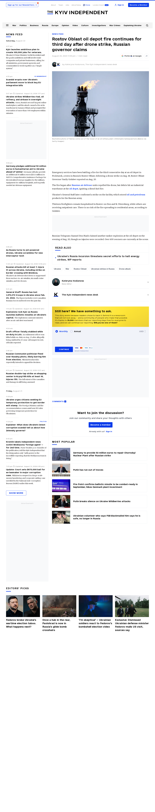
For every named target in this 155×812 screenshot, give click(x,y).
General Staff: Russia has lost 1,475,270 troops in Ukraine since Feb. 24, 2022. (25, 295)
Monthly (63, 331)
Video (75, 25)
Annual (77, 331)
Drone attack (125, 269)
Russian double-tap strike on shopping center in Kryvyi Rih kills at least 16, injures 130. (26, 376)
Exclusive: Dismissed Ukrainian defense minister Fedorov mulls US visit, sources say (132, 625)
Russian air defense (82, 185)
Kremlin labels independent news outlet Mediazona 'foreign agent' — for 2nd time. (24, 445)
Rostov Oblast (80, 269)
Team (60, 5)
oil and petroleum (136, 194)
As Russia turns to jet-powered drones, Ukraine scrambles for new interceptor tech (24, 253)
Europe (55, 25)
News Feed (57, 34)
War (14, 25)
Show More (16, 493)
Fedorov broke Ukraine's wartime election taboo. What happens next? (21, 623)
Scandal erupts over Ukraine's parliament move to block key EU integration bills (23, 82)
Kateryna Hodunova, (75, 64)
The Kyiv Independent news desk (101, 64)
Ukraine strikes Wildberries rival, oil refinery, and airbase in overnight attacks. (25, 100)
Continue (64, 349)
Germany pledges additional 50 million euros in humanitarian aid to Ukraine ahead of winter (26, 169)
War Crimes (114, 25)
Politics (23, 25)
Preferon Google (133, 56)
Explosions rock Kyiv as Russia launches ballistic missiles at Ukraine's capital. (26, 315)
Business (34, 25)
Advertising (76, 5)
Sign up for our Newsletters (22, 5)
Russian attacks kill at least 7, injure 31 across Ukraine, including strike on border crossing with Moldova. (25, 270)
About (53, 5)
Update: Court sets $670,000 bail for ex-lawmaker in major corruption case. (25, 472)
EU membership (40, 76)
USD (141, 331)
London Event (98, 5)
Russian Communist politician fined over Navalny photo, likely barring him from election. (26, 357)
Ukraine (57, 269)
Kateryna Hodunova (73, 281)
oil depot (73, 188)
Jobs (67, 5)
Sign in (109, 431)
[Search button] (147, 25)
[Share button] (146, 56)
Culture (85, 25)
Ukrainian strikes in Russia (102, 269)
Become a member (100, 425)
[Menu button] (7, 25)
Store (87, 5)
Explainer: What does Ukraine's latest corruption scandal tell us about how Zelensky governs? (25, 428)
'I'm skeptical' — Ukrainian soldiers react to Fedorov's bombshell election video (95, 623)
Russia (45, 25)
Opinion (65, 25)
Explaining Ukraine (132, 25)
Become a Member (138, 5)
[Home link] (77, 12)
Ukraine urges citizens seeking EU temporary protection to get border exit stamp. (25, 403)
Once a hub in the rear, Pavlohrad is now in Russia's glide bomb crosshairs (56, 625)
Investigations (99, 25)
